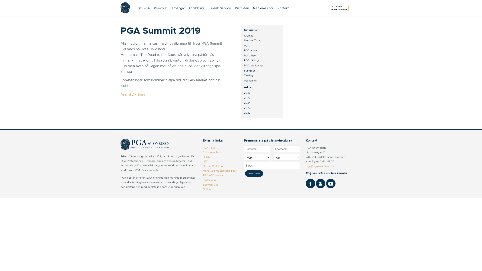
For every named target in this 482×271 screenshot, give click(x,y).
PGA (247, 45)
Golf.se (207, 189)
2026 (247, 92)
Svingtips (249, 70)
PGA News (251, 50)
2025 (247, 98)
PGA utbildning (253, 65)
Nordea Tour (252, 40)
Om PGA (143, 8)
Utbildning (196, 8)
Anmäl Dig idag (132, 94)
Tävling (248, 75)
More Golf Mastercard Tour (219, 170)
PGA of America (213, 175)
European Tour (212, 152)
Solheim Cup (211, 184)
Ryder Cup (209, 180)
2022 (247, 112)
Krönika (248, 35)
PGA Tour (209, 147)
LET (205, 161)
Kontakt (283, 8)
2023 (247, 108)
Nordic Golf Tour (213, 166)
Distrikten (242, 8)
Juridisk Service (219, 8)
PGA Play (250, 55)
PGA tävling (251, 60)
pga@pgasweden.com (320, 166)
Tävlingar (178, 8)
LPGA (206, 157)
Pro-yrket (161, 8)
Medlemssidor (263, 8)
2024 (247, 102)
